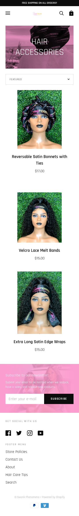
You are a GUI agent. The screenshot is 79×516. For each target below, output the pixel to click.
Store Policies (16, 451)
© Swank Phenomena (27, 497)
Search (10, 482)
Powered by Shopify (53, 497)
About (10, 467)
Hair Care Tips (16, 474)
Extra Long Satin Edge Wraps (40, 342)
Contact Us (14, 459)
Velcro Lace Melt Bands (39, 250)
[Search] (61, 13)
